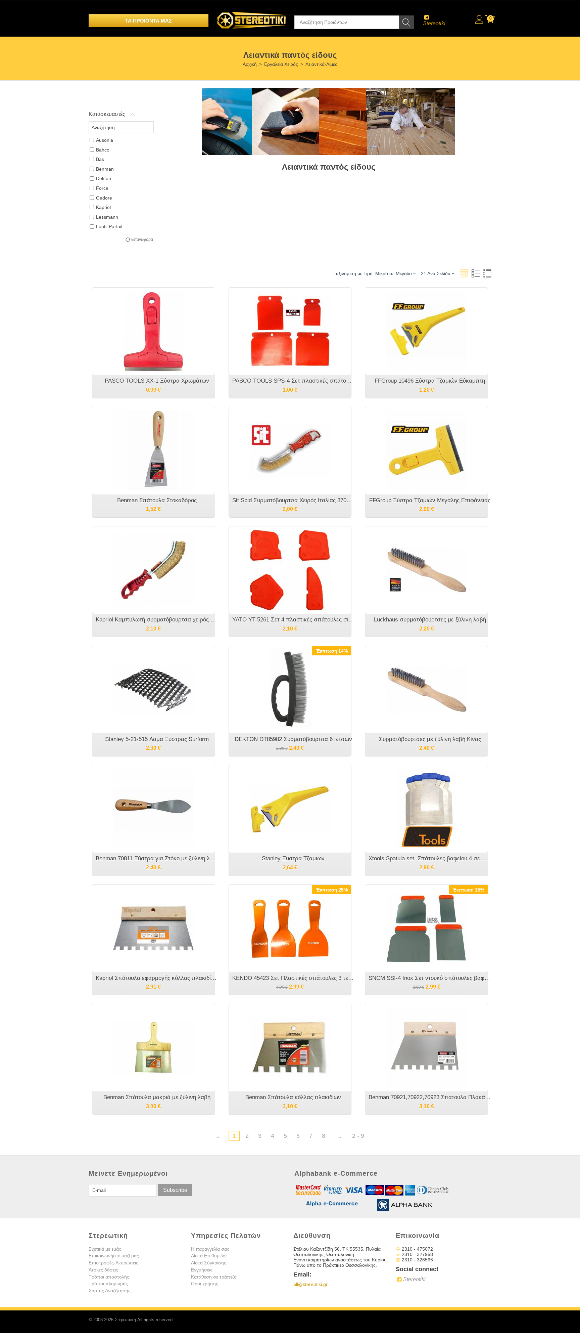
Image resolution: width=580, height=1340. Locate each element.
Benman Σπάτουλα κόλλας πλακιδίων (293, 1097)
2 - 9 (358, 1135)
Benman (105, 169)
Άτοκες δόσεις (103, 1269)
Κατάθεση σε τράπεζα (214, 1277)
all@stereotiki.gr (310, 1284)
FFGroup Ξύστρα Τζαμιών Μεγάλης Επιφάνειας (429, 500)
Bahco (102, 150)
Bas (100, 159)
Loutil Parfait (109, 226)
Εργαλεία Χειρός (281, 64)
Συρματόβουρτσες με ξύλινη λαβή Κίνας (430, 739)
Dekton (103, 178)
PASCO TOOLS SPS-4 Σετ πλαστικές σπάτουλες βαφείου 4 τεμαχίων (293, 381)
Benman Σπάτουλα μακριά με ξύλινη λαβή (156, 1097)
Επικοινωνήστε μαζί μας (114, 1255)
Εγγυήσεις (201, 1269)
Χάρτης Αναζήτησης (110, 1290)
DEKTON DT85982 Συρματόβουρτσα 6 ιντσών (293, 739)
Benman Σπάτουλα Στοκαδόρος (157, 500)
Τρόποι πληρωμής (108, 1283)
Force (102, 188)
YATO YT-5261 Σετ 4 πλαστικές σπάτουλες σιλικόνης (293, 619)
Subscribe (175, 1190)
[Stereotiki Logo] (251, 15)
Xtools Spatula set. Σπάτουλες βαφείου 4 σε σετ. (430, 858)
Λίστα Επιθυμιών (209, 1255)
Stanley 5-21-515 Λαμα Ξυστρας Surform (157, 739)
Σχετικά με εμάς (105, 1249)
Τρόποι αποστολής (109, 1277)
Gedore (104, 198)
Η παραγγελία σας (210, 1249)
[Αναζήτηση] (406, 22)
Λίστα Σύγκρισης (208, 1262)
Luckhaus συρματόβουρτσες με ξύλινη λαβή (430, 619)
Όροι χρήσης (204, 1283)
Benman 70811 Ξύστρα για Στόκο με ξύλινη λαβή (157, 858)
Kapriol (103, 207)
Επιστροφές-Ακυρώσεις (113, 1262)
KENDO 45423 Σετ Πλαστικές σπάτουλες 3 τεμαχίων (293, 978)
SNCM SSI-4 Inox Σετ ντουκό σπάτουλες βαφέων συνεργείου (430, 978)
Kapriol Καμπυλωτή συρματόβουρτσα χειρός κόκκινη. (157, 619)
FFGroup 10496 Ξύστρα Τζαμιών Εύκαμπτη (430, 381)
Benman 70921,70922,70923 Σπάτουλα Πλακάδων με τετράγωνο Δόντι (430, 1097)
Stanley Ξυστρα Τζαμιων (293, 858)
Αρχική (250, 64)
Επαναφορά (142, 239)
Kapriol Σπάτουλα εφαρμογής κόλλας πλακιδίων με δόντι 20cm (157, 978)
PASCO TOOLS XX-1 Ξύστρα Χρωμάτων (157, 381)
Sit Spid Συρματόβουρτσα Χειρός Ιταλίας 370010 (293, 500)
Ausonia (104, 140)
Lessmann (107, 217)
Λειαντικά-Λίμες (321, 64)
